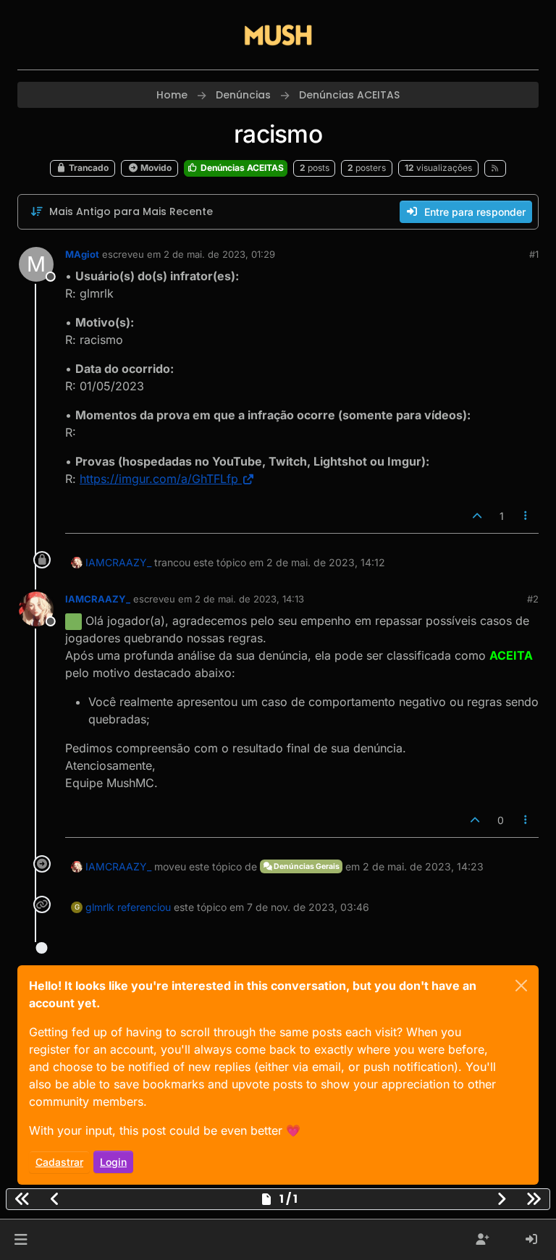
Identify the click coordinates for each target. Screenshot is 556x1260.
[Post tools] (526, 516)
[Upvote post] (477, 516)
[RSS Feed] (495, 168)
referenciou (144, 907)
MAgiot (82, 254)
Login (113, 1162)
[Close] (521, 985)
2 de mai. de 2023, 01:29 (219, 254)
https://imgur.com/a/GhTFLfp (159, 478)
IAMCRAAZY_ (118, 562)
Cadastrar (59, 1162)
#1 (534, 254)
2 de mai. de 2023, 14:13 (249, 599)
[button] (20, 1239)
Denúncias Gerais (306, 866)
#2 (533, 599)
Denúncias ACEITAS (241, 167)
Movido (155, 167)
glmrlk (99, 907)
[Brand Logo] (278, 34)
